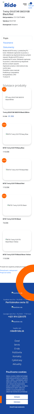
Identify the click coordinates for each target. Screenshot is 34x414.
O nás (17, 348)
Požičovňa (17, 352)
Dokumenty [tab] (8, 47)
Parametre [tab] (8, 42)
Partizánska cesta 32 (17, 302)
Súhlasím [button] (17, 397)
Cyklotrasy (17, 360)
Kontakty (17, 356)
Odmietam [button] (17, 402)
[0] (29, 6)
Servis (17, 344)
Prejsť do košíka (5, 273)
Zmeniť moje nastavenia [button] (17, 407)
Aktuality (17, 364)
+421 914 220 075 (17, 316)
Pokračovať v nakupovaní (8, 270)
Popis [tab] (5, 38)
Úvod (17, 340)
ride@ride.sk (17, 330)
